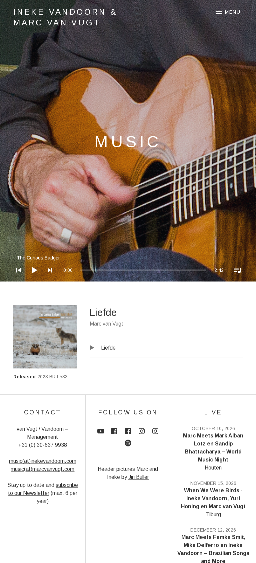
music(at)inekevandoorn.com (42, 461)
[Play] (32, 278)
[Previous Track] (16, 278)
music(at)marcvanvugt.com (42, 469)
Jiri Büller (138, 477)
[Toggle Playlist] (235, 278)
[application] (128, 264)
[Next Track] (48, 278)
